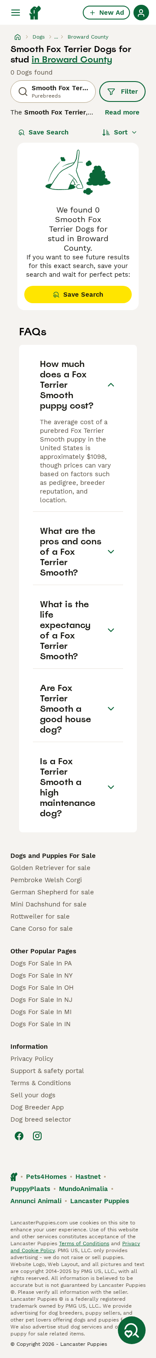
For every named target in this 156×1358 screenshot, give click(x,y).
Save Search (48, 132)
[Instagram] (37, 1136)
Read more (122, 112)
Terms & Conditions (40, 1083)
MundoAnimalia (83, 1189)
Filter (129, 91)
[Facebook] (19, 1136)
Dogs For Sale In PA (41, 963)
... (56, 37)
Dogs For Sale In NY (41, 975)
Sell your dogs (32, 1095)
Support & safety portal (47, 1071)
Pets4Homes (46, 1177)
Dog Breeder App (37, 1107)
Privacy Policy (31, 1059)
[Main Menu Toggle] (15, 12)
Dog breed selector (40, 1119)
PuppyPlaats (30, 1189)
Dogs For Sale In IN (40, 1024)
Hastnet (88, 1177)
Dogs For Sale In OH (42, 988)
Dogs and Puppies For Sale (53, 856)
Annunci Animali (36, 1201)
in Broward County (72, 59)
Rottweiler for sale (40, 916)
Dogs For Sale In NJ (41, 1000)
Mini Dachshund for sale (48, 904)
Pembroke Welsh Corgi (46, 880)
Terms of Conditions (84, 1243)
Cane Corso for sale (41, 929)
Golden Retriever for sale (50, 868)
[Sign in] (141, 12)
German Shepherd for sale (52, 892)
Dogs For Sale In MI (41, 1012)
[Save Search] (132, 1330)
